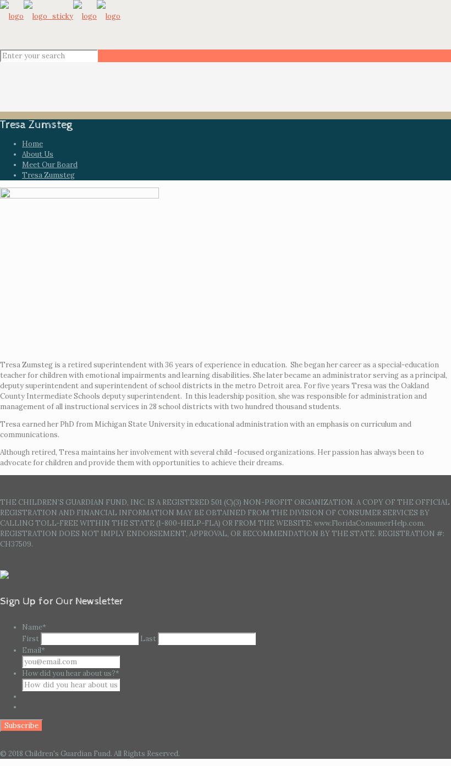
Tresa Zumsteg (48, 175)
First (30, 638)
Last (148, 638)
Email (33, 650)
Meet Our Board (50, 164)
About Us (37, 154)
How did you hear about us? (70, 673)
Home (32, 143)
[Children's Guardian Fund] (60, 16)
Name (34, 627)
